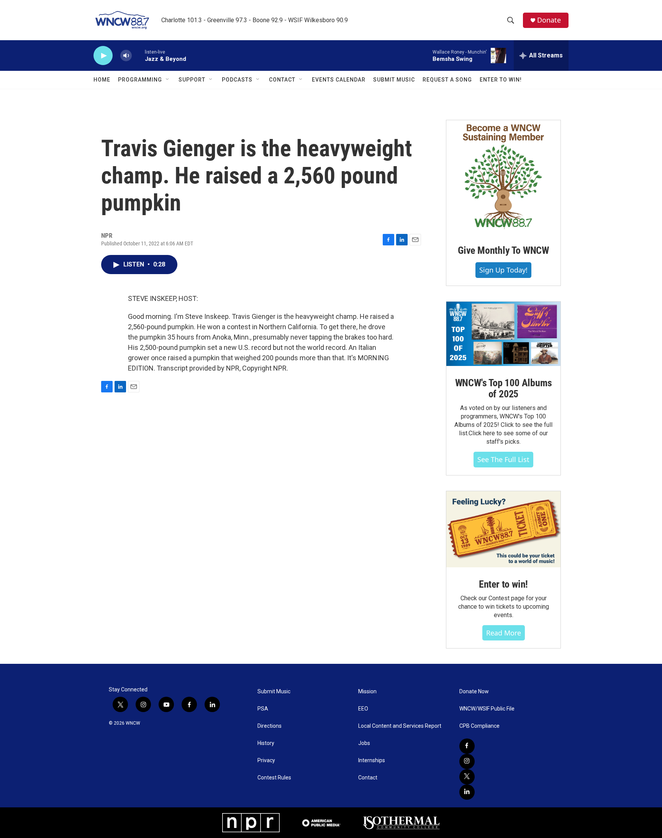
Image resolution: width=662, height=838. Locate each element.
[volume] (126, 55)
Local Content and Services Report (399, 726)
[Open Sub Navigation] (168, 80)
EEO (363, 709)
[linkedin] (467, 792)
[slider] (138, 55)
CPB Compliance (479, 726)
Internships (371, 760)
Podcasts (237, 80)
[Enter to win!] (503, 529)
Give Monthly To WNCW (503, 250)
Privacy (266, 760)
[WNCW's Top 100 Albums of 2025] (503, 334)
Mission (367, 691)
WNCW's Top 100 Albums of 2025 (503, 388)
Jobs (364, 743)
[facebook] (467, 746)
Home (101, 80)
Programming (140, 80)
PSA (262, 709)
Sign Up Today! (503, 269)
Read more (503, 632)
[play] (103, 55)
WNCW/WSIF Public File (487, 709)
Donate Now (474, 691)
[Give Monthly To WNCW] (503, 177)
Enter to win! (503, 584)
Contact (282, 80)
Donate (549, 20)
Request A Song (447, 80)
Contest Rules (274, 778)
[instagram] (467, 761)
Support (192, 80)
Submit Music (394, 80)
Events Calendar (338, 80)
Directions (269, 726)
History (265, 743)
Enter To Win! (501, 80)
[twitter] (467, 776)
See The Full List (503, 459)
